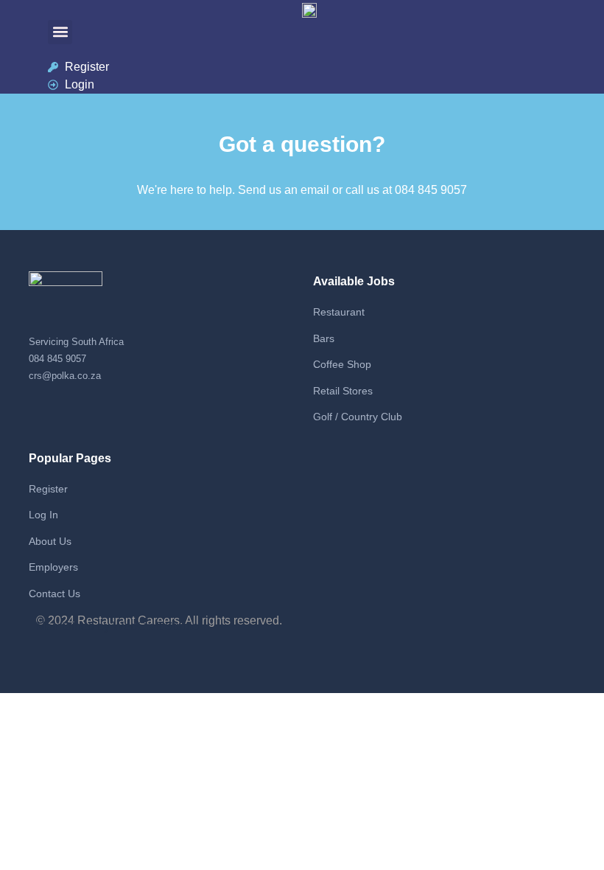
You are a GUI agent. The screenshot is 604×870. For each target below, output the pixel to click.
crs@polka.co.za (65, 375)
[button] (60, 32)
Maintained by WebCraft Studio (117, 626)
